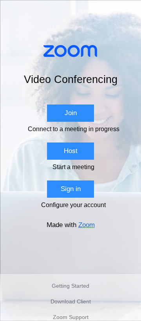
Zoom (86, 225)
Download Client (71, 301)
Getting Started (70, 286)
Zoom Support (71, 317)
